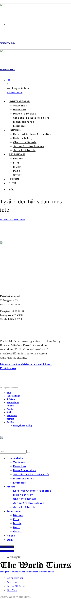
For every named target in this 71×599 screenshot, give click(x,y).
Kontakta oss (8, 368)
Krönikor (15, 130)
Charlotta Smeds (24, 142)
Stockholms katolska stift (31, 117)
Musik (17, 166)
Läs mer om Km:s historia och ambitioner (26, 364)
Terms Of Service (17, 586)
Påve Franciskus (24, 113)
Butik (12, 183)
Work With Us (15, 577)
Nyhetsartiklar (19, 101)
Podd (16, 170)
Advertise (12, 582)
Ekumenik (19, 125)
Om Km (10, 422)
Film (16, 162)
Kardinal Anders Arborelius (32, 134)
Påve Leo (19, 109)
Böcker (18, 158)
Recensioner (17, 154)
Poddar (10, 409)
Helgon (14, 179)
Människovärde (24, 121)
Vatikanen (20, 105)
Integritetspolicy (22, 425)
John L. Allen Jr (24, 150)
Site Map (12, 590)
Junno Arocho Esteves (28, 146)
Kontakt (10, 419)
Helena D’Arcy (23, 138)
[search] (28, 452)
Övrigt (17, 175)
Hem (9, 393)
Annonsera (12, 415)
